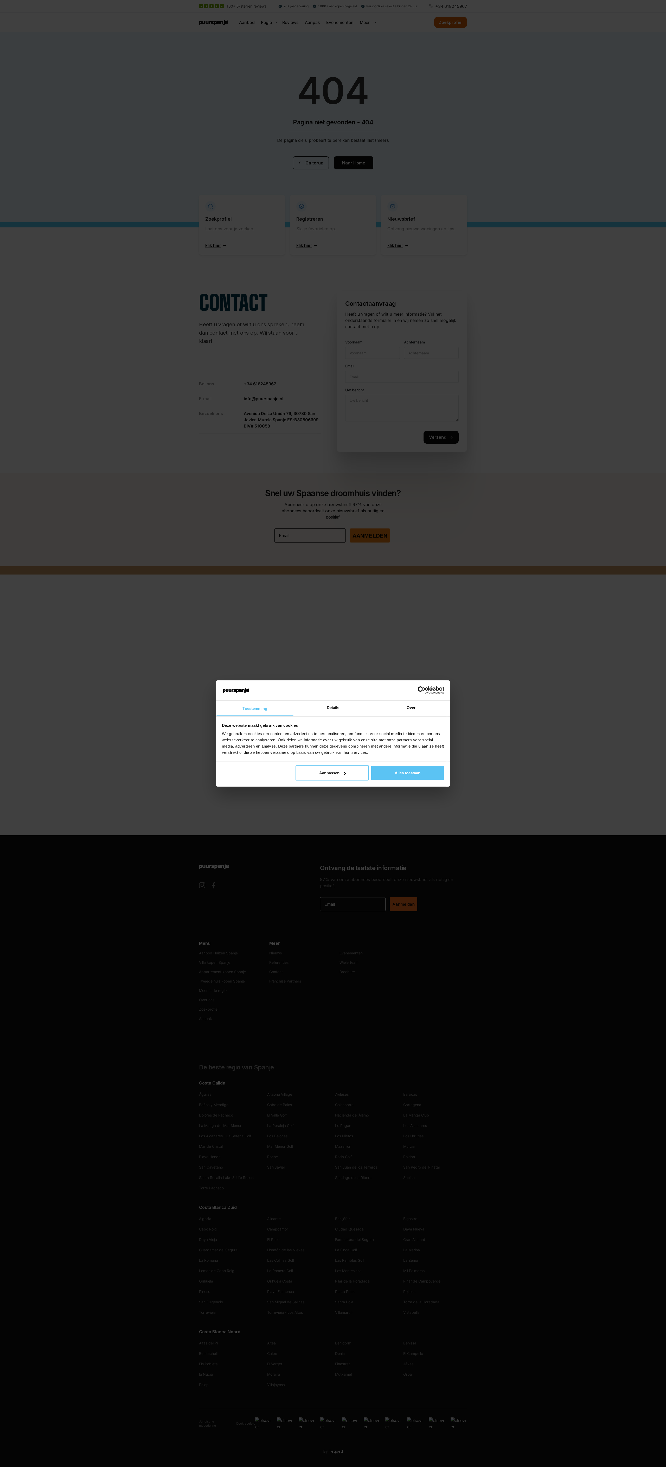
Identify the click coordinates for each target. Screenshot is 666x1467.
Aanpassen (329, 773)
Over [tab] (411, 707)
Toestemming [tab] (254, 708)
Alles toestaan (407, 773)
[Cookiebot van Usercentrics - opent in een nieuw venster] (421, 690)
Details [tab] (333, 707)
